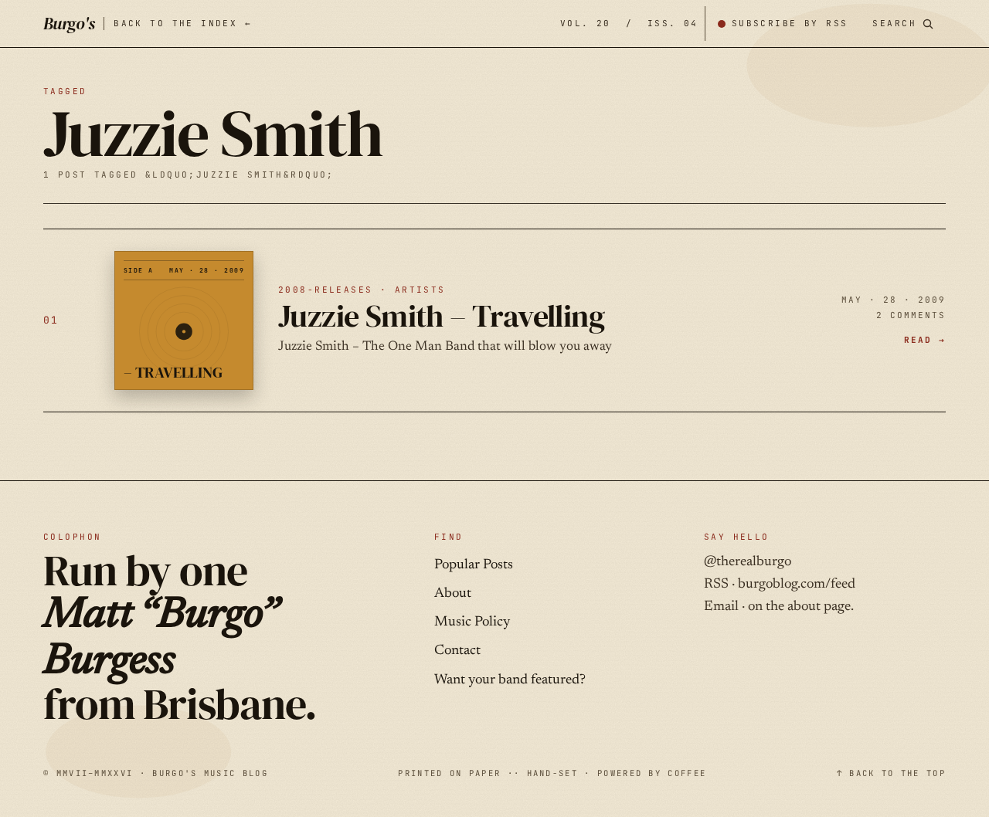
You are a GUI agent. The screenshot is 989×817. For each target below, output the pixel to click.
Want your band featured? (510, 680)
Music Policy (472, 622)
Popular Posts (473, 565)
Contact (457, 651)
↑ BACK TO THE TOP (891, 773)
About (452, 594)
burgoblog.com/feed (796, 585)
